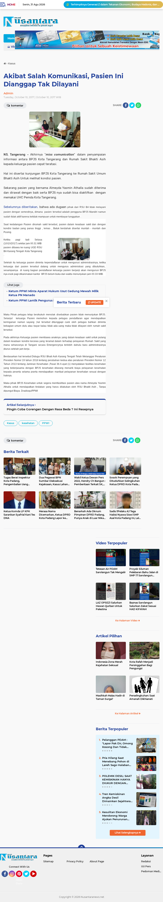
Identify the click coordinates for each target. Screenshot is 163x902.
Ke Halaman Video (126, 620)
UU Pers (146, 866)
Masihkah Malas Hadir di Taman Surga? (110, 697)
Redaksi (146, 861)
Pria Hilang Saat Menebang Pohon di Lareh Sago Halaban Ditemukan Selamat (115, 761)
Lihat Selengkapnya (127, 832)
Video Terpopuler (111, 543)
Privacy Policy (75, 861)
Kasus (10, 423)
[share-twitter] (132, 105)
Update (95, 302)
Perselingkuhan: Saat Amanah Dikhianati (142, 697)
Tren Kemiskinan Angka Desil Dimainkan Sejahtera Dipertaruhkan (116, 797)
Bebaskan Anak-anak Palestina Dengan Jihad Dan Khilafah (106, 4)
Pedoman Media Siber (152, 871)
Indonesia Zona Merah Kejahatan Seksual (109, 663)
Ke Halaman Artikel (127, 713)
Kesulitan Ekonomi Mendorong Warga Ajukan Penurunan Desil (115, 815)
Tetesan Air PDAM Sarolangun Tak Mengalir (111, 570)
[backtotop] (81, 848)
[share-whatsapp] (138, 105)
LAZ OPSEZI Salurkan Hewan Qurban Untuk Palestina (109, 606)
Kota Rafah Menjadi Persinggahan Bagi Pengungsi (141, 665)
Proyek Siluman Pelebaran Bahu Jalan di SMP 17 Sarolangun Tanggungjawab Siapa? (143, 572)
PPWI (45, 423)
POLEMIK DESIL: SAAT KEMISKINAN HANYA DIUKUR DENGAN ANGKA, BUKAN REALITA (117, 779)
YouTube (36, 879)
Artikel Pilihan (109, 636)
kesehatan (28, 423)
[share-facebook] (125, 105)
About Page (20, 882)
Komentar (17, 440)
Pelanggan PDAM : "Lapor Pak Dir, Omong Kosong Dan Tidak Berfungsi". (117, 743)
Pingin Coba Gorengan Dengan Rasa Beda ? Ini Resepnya (50, 409)
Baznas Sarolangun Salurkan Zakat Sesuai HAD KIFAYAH (142, 606)
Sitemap (48, 861)
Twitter (28, 879)
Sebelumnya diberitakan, (21, 207)
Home (11, 4)
